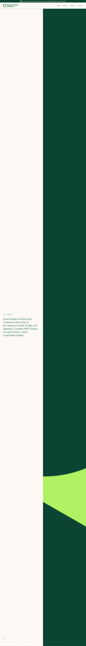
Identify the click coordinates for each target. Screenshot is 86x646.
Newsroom (72, 5)
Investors (80, 5)
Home (4, 314)
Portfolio (65, 5)
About (58, 5)
